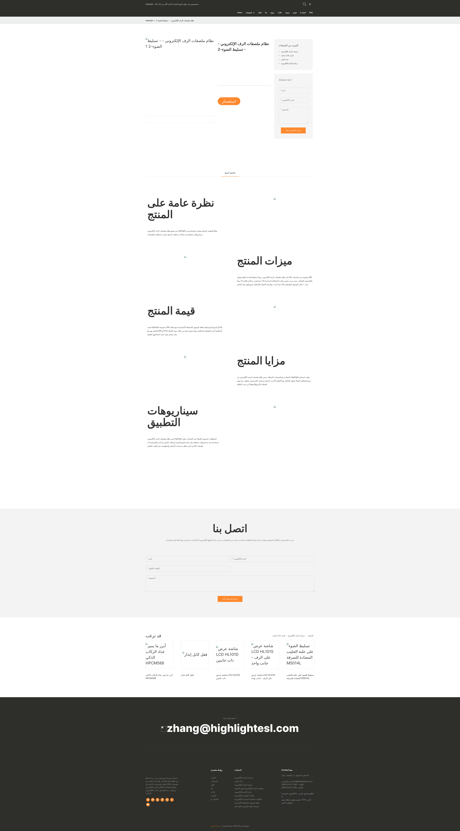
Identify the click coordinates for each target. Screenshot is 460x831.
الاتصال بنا (214, 799)
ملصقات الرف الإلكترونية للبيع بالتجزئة (249, 788)
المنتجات (310, 636)
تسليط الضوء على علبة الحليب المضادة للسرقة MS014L (300, 676)
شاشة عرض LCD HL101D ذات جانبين (228, 676)
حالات (213, 792)
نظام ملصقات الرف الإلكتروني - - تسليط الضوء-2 (175, 20)
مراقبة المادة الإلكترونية (243, 785)
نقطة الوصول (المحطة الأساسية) (247, 803)
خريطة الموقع (216, 826)
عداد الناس (239, 781)
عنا (212, 788)
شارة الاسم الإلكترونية (243, 792)
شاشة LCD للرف (279, 636)
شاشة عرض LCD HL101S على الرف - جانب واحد (263, 676)
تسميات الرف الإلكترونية (296, 636)
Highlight (149, 20)
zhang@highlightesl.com (233, 728)
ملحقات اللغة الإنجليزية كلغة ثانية (247, 806)
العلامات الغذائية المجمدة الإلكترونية (248, 799)
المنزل (213, 778)
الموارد (213, 795)
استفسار (229, 101)
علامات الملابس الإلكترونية (244, 795)
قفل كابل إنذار (187, 675)
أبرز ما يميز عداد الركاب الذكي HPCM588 (159, 676)
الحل (212, 785)
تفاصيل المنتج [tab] (230, 173)
